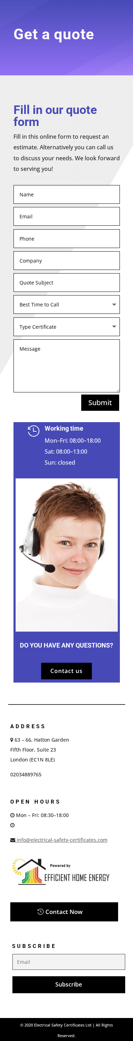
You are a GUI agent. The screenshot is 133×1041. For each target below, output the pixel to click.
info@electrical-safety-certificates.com (61, 839)
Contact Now (64, 912)
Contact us (66, 671)
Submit (100, 402)
